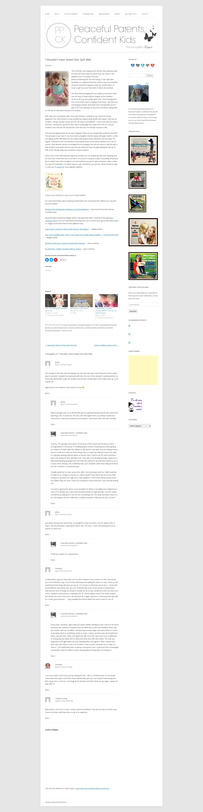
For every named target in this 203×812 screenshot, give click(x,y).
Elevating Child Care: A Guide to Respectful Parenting (65, 243)
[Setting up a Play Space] (81, 300)
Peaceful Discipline (84, 325)
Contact (145, 14)
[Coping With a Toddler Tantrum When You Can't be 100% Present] (106, 300)
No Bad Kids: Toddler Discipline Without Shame (63, 249)
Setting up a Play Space (79, 308)
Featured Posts (130, 14)
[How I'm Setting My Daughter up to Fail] (56, 300)
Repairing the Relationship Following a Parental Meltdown (67, 209)
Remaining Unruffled (105, 328)
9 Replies (48, 65)
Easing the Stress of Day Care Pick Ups (61, 345)
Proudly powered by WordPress (55, 802)
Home (47, 14)
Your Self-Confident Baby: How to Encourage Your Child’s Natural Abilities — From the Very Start (81, 235)
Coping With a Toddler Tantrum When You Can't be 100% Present (106, 310)
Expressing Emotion (70, 325)
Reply (47, 393)
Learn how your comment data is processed (92, 788)
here (116, 221)
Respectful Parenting (52, 330)
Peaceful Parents (70, 14)
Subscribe (133, 311)
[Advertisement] (143, 370)
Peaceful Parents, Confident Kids (74, 433)
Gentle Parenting (91, 328)
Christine (58, 664)
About (56, 14)
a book (59, 167)
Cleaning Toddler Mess (76, 328)
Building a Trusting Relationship (56, 328)
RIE (79, 218)
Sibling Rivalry (104, 14)
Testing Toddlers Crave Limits (106, 345)
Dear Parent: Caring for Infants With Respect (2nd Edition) (67, 229)
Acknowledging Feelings (108, 325)
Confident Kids (88, 14)
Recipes (117, 14)
